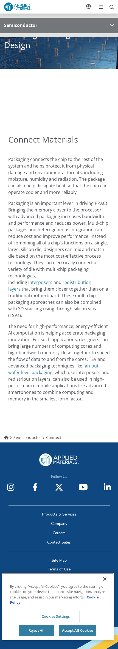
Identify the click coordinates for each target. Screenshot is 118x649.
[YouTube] (83, 487)
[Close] (105, 579)
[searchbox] (112, 7)
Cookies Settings (56, 616)
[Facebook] (35, 487)
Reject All (36, 630)
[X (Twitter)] (59, 487)
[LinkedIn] (107, 487)
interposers (40, 282)
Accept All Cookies (77, 630)
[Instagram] (11, 487)
